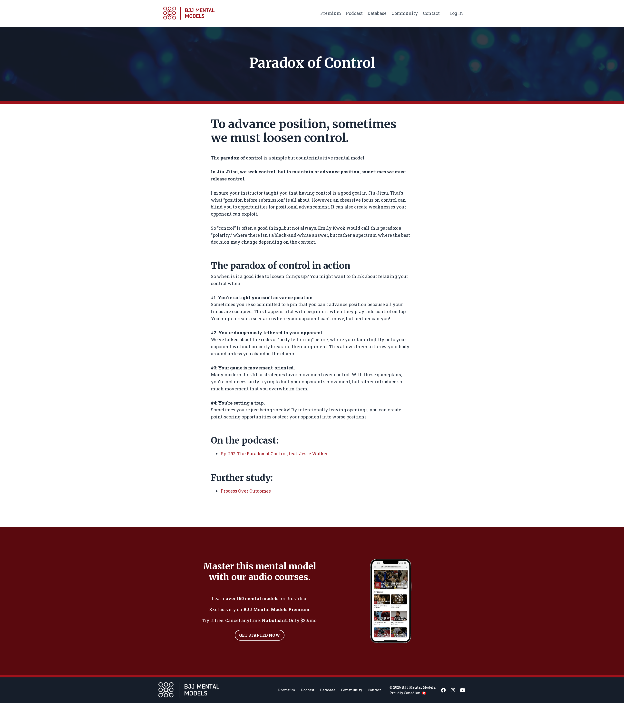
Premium (330, 13)
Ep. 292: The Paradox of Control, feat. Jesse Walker (274, 453)
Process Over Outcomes (246, 491)
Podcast (354, 13)
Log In (456, 13)
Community (404, 13)
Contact (431, 13)
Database (377, 13)
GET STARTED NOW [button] (259, 635)
